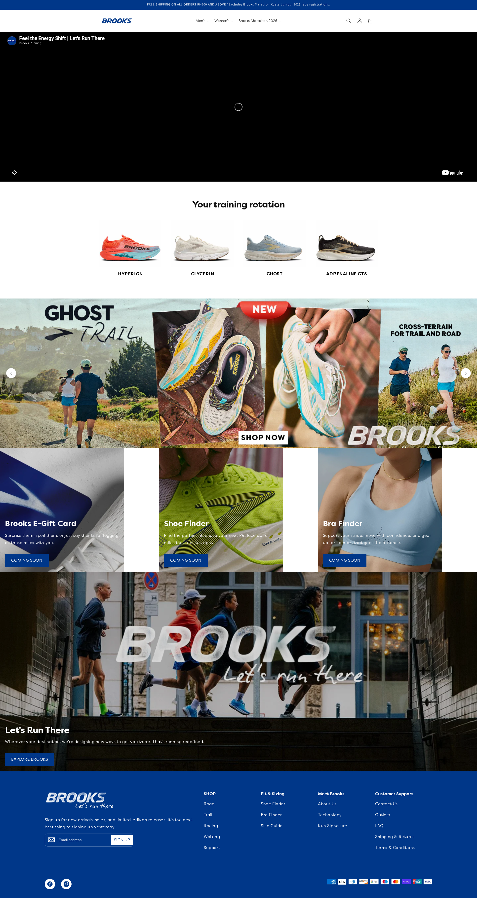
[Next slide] (466, 373)
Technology (330, 815)
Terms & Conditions (395, 848)
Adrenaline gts (346, 273)
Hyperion (130, 273)
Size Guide (272, 826)
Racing (211, 826)
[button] (348, 20)
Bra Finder (271, 815)
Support (212, 848)
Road (209, 804)
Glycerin (202, 273)
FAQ (379, 826)
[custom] (50, 884)
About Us (327, 804)
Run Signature (332, 826)
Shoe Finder (273, 804)
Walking (212, 837)
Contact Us (386, 804)
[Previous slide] (11, 373)
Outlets (382, 815)
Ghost (275, 273)
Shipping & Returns (395, 837)
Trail (208, 815)
